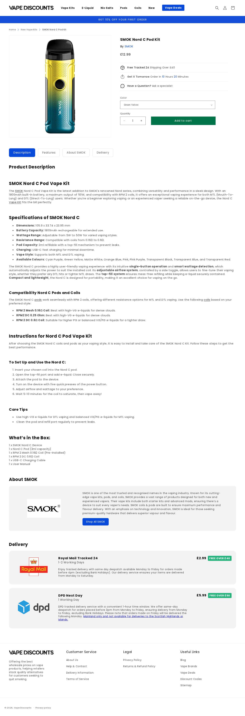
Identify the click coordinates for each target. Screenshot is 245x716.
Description (22, 152)
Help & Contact (76, 666)
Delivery (103, 152)
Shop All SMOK (95, 521)
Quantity (125, 113)
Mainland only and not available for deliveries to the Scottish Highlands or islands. (120, 618)
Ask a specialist (162, 86)
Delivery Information (80, 673)
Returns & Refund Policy (139, 666)
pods (38, 300)
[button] (69, 8)
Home (12, 29)
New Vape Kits (29, 29)
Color (123, 97)
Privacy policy (43, 707)
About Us (72, 660)
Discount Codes (191, 679)
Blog (183, 660)
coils (207, 300)
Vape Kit (15, 202)
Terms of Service (77, 679)
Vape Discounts (23, 707)
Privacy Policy (132, 660)
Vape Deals (187, 673)
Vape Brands (188, 666)
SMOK (129, 46)
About (76, 152)
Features (49, 152)
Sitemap (186, 685)
